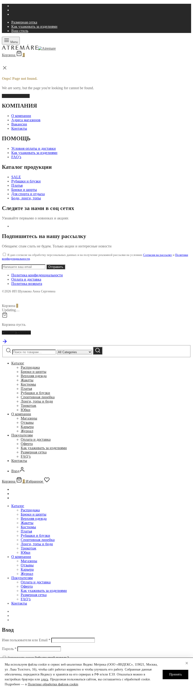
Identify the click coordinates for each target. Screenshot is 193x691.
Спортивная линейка (38, 397)
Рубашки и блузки (26, 181)
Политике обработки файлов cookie (53, 684)
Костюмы (28, 384)
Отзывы (27, 422)
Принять (175, 674)
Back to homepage (16, 96)
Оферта (27, 444)
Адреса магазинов (25, 120)
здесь (44, 679)
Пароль (9, 649)
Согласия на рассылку (157, 255)
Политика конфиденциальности (37, 275)
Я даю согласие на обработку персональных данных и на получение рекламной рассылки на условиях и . (95, 256)
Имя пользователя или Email (26, 640)
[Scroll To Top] (5, 343)
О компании (21, 116)
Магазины (29, 418)
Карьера (27, 427)
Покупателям (22, 435)
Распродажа (30, 367)
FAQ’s (16, 157)
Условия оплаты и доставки (33, 148)
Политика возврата (26, 284)
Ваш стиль (19, 31)
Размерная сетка (24, 22)
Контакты (19, 128)
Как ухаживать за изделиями (34, 26)
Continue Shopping (16, 333)
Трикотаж (28, 406)
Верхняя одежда (34, 376)
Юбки (25, 410)
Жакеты (27, 380)
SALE (16, 177)
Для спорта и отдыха (28, 194)
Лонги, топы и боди (37, 401)
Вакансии (19, 124)
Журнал (27, 431)
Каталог (17, 363)
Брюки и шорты (24, 190)
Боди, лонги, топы (26, 198)
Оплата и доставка (26, 279)
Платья (17, 185)
